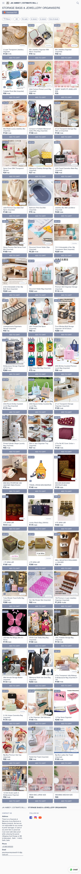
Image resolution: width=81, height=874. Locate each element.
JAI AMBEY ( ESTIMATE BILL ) (24, 3)
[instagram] (35, 817)
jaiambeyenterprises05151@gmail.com (12, 853)
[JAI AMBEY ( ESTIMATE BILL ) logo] (7, 3)
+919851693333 (7, 846)
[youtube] (40, 817)
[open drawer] (3, 3)
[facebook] (30, 817)
